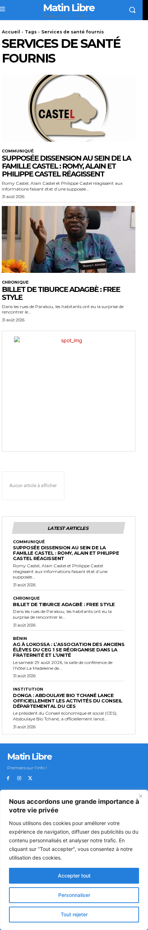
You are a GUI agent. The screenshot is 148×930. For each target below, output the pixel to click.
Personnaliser (74, 895)
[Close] (140, 796)
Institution (28, 689)
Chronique (15, 282)
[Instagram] (19, 778)
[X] (30, 778)
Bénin (20, 638)
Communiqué (18, 151)
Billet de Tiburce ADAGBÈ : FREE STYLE (61, 293)
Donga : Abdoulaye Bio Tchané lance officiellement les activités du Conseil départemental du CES (67, 700)
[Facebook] (8, 778)
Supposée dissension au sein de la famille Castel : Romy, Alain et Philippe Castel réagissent (66, 166)
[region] (74, 860)
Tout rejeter (74, 914)
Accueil (11, 32)
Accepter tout (74, 875)
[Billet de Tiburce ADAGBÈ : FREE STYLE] (68, 239)
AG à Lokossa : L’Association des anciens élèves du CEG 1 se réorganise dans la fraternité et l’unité (68, 649)
